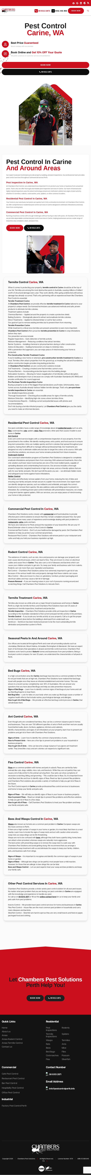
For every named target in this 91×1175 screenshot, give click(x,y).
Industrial (7, 1099)
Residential (52, 1021)
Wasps (11, 824)
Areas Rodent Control (12, 1039)
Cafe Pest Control (10, 1074)
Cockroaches (52, 1055)
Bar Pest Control (9, 1083)
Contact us (7, 1047)
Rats (48, 1044)
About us (6, 1031)
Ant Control (13, 436)
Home (4, 1028)
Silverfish (66, 1059)
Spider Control (14, 476)
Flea (41, 431)
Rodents (66, 1028)
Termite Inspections (51, 1035)
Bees (48, 1048)
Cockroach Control (16, 455)
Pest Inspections (51, 1029)
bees (38, 838)
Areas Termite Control (12, 1043)
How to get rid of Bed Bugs (19, 700)
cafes (21, 522)
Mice (64, 1048)
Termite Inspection (16, 611)
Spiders (65, 1034)
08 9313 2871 (24, 897)
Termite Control (14, 617)
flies (10, 431)
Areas (4, 1035)
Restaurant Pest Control (13, 1078)
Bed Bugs (50, 1052)
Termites (66, 1040)
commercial (48, 514)
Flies (64, 1052)
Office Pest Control (11, 1093)
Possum (65, 1055)
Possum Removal (15, 581)
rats (25, 431)
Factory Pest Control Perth (14, 1106)
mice (36, 431)
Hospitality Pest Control (13, 1088)
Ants (64, 1044)
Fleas (10, 768)
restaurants (13, 522)
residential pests (65, 428)
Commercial (9, 1067)
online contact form (48, 897)
